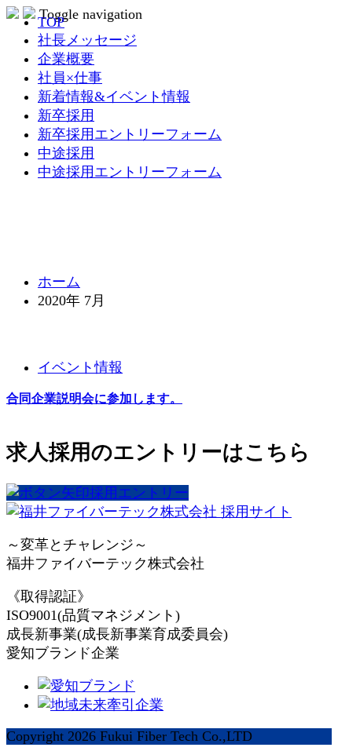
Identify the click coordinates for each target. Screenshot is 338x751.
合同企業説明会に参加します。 (94, 398)
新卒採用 (66, 115)
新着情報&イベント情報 (114, 96)
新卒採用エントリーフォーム (130, 134)
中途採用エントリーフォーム (130, 172)
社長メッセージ (87, 40)
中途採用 (66, 153)
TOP (51, 22)
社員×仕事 (70, 78)
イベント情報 (80, 367)
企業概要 (66, 59)
